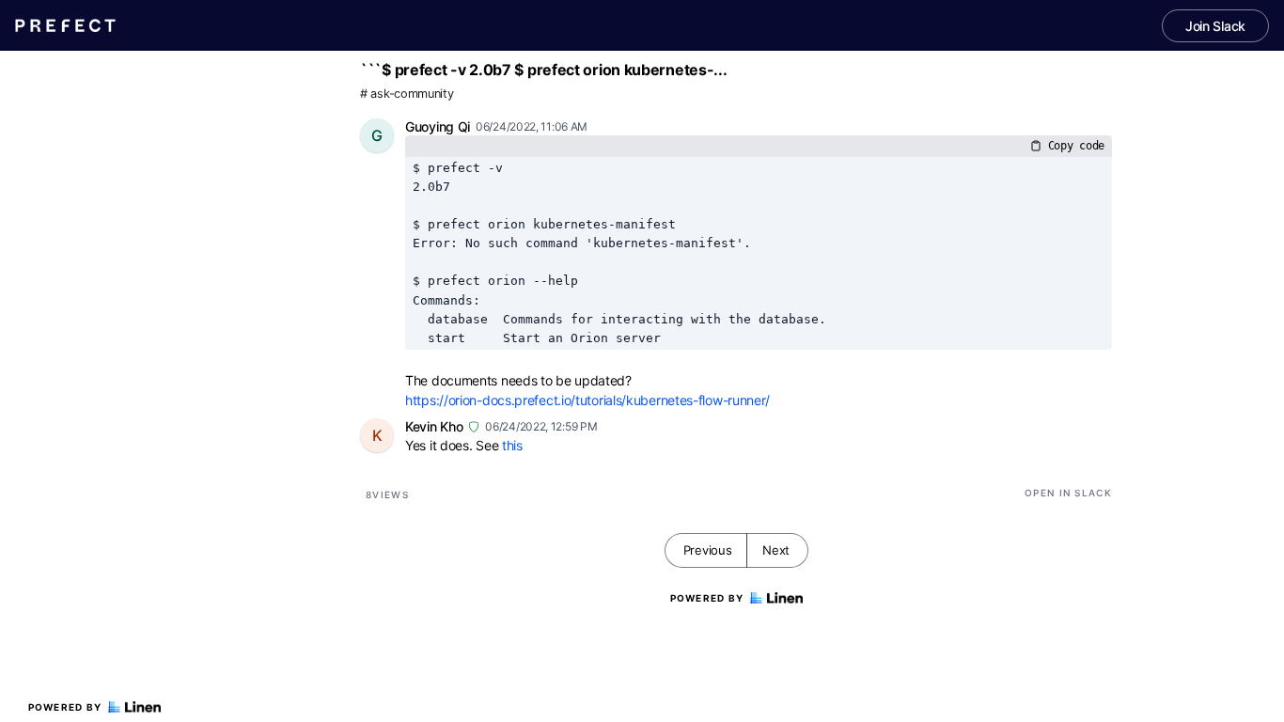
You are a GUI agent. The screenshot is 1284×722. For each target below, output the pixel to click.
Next (776, 549)
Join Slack (1215, 26)
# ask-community (407, 93)
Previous (707, 549)
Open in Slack (1068, 492)
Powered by (65, 707)
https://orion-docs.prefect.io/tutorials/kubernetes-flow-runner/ (587, 400)
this (512, 445)
